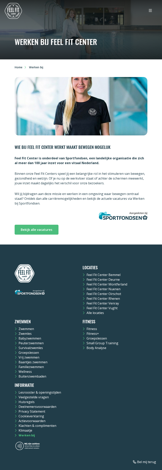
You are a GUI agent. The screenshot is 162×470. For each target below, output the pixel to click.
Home (18, 67)
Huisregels (27, 402)
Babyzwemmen (30, 338)
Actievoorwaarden (32, 421)
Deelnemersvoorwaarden (37, 406)
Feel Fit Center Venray (103, 303)
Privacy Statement (32, 411)
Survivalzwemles (31, 348)
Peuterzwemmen (31, 343)
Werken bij (27, 435)
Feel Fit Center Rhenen (103, 298)
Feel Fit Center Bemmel (104, 275)
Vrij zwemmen (29, 357)
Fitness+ (93, 333)
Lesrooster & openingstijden (40, 392)
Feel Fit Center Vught (102, 308)
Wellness (25, 371)
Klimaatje (25, 430)
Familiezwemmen (31, 367)
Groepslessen (29, 352)
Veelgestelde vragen (34, 397)
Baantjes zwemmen (33, 362)
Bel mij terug (146, 462)
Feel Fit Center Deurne (103, 279)
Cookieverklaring (31, 416)
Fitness (92, 329)
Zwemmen (26, 329)
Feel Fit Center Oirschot (104, 294)
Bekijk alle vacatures (36, 229)
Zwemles (25, 333)
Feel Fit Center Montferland (107, 284)
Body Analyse (96, 348)
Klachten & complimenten (37, 425)
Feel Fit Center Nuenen (104, 289)
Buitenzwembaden (32, 376)
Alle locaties (95, 313)
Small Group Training (102, 343)
